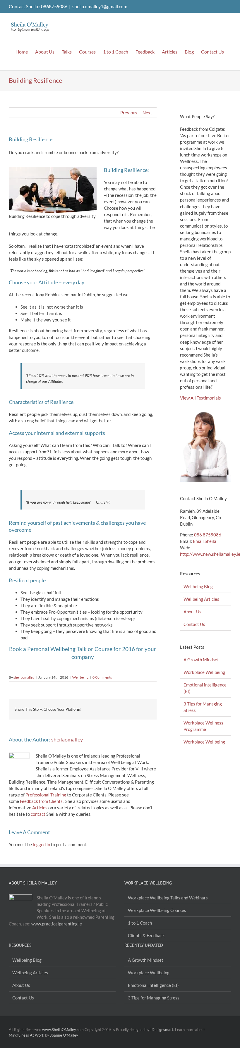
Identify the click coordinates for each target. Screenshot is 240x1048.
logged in (41, 844)
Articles (39, 807)
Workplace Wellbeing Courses (157, 910)
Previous (128, 112)
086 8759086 (207, 534)
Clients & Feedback (146, 935)
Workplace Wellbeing (204, 672)
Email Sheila (204, 541)
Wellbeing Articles (201, 599)
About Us (192, 611)
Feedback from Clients (41, 801)
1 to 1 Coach (140, 922)
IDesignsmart (161, 1029)
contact (38, 814)
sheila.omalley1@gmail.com (99, 6)
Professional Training (45, 794)
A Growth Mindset (201, 659)
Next (147, 112)
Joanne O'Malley (64, 1035)
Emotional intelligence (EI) (153, 985)
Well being (80, 677)
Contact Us (194, 624)
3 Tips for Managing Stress (153, 997)
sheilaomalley (23, 677)
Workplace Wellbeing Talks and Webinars (168, 897)
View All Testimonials (200, 397)
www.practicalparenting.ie (56, 923)
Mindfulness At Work (26, 1035)
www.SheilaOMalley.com (63, 1029)
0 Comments (102, 677)
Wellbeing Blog (198, 586)
